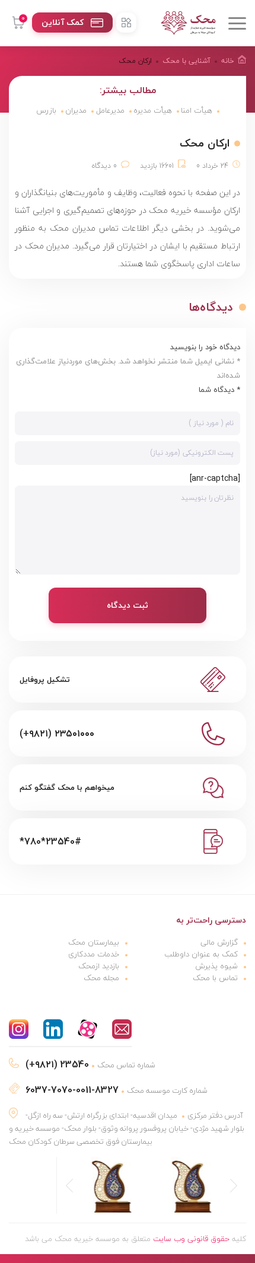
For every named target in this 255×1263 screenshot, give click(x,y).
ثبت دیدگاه (127, 605)
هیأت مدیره (152, 110)
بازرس (46, 110)
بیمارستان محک (93, 942)
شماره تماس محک (90, 1064)
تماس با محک (215, 978)
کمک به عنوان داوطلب (201, 954)
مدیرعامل (110, 110)
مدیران (76, 110)
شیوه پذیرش (216, 966)
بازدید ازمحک (98, 966)
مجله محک (101, 978)
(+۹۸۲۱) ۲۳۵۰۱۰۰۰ (57, 733)
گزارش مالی (219, 942)
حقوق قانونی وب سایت (191, 1238)
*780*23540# (50, 841)
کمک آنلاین (63, 22)
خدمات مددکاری (93, 954)
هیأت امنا (196, 110)
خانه (227, 61)
